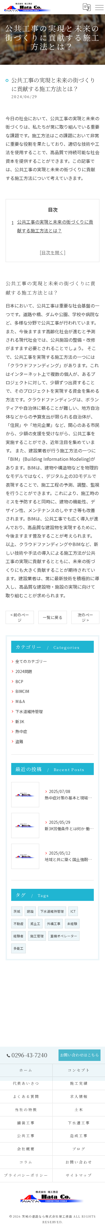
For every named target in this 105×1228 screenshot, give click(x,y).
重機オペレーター (63, 936)
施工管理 (37, 936)
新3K (19, 721)
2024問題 (23, 671)
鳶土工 (35, 923)
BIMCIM (22, 691)
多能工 (18, 948)
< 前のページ (19, 617)
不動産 (18, 923)
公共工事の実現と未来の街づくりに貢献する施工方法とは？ (55, 225)
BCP (19, 681)
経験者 (18, 936)
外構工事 (53, 923)
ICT (73, 911)
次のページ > (85, 617)
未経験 (72, 923)
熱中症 (21, 731)
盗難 (19, 741)
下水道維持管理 (29, 711)
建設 (30, 911)
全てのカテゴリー (31, 661)
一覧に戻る (52, 617)
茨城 (16, 911)
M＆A (20, 701)
